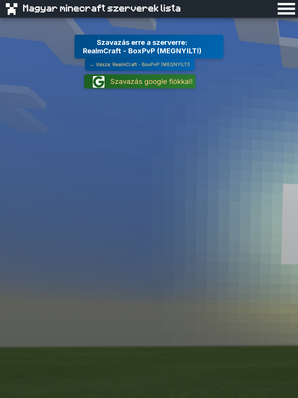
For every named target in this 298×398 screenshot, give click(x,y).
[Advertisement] (251, 59)
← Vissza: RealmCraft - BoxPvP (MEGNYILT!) (140, 64)
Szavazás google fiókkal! (151, 81)
